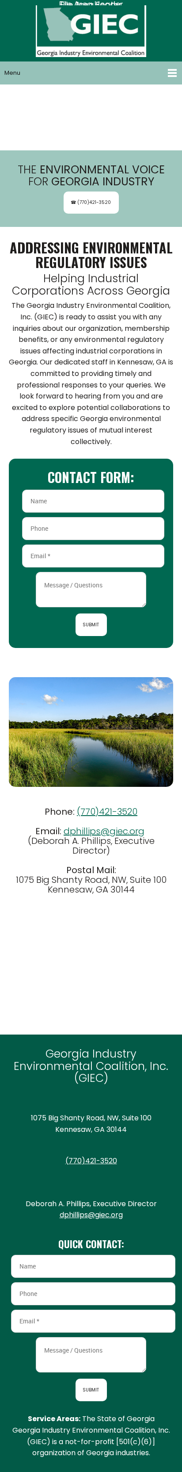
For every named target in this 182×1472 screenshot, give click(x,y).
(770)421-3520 (107, 811)
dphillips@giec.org (104, 831)
